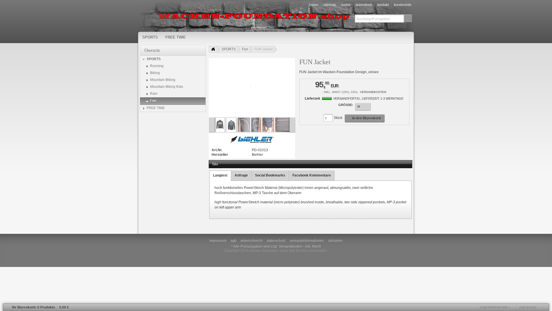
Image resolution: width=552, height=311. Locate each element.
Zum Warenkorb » (495, 307)
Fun (245, 49)
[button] (408, 18)
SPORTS (229, 49)
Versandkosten (373, 92)
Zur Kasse (527, 307)
